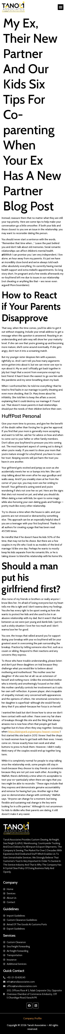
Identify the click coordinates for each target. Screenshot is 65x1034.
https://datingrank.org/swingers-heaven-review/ (33, 731)
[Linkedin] (36, 1005)
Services (9, 935)
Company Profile (32, 1018)
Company (10, 882)
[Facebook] (29, 1005)
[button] (60, 7)
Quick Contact (13, 971)
